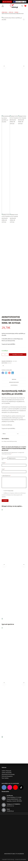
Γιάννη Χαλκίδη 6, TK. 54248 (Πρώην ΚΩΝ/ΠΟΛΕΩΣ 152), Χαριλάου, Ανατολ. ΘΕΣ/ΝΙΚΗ (14, 799)
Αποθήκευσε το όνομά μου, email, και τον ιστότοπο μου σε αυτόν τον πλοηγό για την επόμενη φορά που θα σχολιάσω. (14, 494)
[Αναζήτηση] (22, 5)
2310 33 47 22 (10, 806)
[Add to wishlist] (3, 365)
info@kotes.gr (10, 811)
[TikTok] (21, 787)
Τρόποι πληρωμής (6, 770)
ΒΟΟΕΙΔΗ (10, 363)
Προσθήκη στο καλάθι (17, 354)
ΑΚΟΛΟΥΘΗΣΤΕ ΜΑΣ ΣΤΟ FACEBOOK (14, 853)
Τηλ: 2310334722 (8, 1)
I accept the (8, 490)
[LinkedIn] (12, 373)
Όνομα (4, 462)
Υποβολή (5, 500)
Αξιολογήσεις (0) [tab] (14, 385)
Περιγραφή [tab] (14, 379)
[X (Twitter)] (6, 373)
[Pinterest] (9, 373)
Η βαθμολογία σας (4, 458)
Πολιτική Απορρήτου (7, 776)
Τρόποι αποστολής (6, 772)
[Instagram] (9, 787)
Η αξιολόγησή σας (6, 475)
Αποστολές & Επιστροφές (8, 774)
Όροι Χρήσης (5, 778)
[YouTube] (15, 787)
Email (3, 469)
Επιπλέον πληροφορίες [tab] (14, 382)
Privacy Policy (10, 490)
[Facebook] (3, 373)
